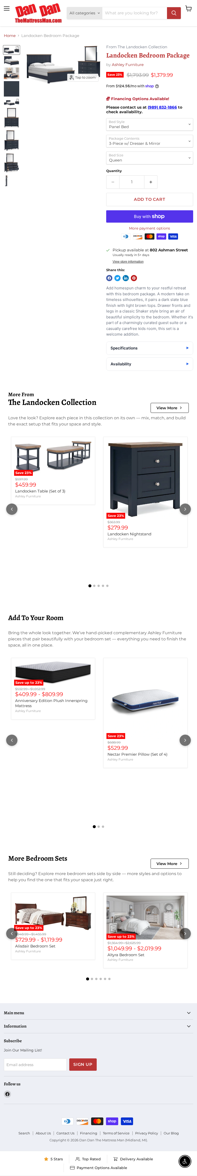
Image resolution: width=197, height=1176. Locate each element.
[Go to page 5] (107, 586)
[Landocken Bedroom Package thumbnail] (11, 49)
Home (10, 35)
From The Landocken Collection (136, 47)
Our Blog (171, 1133)
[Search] (174, 13)
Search (24, 1133)
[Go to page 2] (94, 586)
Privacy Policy (146, 1133)
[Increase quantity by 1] (150, 182)
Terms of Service (116, 1133)
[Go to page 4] (103, 586)
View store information (128, 261)
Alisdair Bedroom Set (35, 946)
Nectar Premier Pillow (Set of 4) (137, 754)
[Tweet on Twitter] (117, 278)
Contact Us (65, 1133)
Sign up (83, 1064)
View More (166, 407)
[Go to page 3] (98, 586)
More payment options (149, 228)
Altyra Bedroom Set (125, 954)
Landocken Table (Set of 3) (40, 491)
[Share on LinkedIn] (126, 278)
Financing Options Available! (139, 98)
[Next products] (185, 509)
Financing (88, 1133)
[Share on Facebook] (109, 278)
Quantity (114, 171)
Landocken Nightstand (129, 534)
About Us (43, 1133)
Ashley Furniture (128, 64)
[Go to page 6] (109, 979)
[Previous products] (11, 509)
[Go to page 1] (89, 585)
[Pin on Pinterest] (134, 278)
